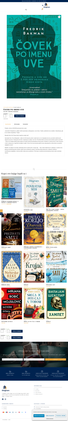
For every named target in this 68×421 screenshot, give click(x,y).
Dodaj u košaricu (20, 115)
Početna (5, 107)
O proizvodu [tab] (8, 124)
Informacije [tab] (17, 124)
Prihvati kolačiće (39, 415)
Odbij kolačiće (50, 415)
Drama (11, 107)
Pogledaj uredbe (60, 415)
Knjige (8, 107)
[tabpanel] (34, 141)
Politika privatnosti (49, 418)
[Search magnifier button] (26, 10)
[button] (43, 5)
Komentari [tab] (25, 124)
